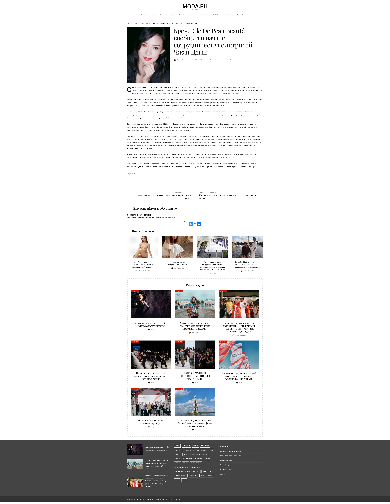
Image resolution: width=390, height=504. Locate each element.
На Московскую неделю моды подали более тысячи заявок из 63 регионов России (151, 376)
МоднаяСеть (205, 446)
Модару (205, 454)
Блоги (154, 15)
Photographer (189, 450)
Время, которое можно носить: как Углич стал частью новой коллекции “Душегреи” (195, 325)
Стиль (182, 15)
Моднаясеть (199, 458)
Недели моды (187, 458)
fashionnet (186, 446)
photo (211, 450)
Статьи (173, 15)
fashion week (195, 467)
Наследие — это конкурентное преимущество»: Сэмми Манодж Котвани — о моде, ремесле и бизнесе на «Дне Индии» (239, 327)
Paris (184, 480)
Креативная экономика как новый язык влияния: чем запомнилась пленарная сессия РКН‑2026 (239, 376)
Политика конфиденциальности (231, 451)
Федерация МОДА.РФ (233, 15)
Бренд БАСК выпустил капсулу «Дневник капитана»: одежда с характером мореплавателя (247, 264)
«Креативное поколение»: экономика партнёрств (151, 422)
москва (210, 475)
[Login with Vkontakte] (199, 224)
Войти (190, 15)
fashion (177, 463)
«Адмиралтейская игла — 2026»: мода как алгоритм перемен (151, 324)
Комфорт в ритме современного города (177, 263)
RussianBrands (195, 454)
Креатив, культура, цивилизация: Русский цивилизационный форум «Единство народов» (195, 423)
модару (195, 446)
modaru (177, 446)
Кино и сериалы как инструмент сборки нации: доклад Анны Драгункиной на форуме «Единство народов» (212, 266)
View (141, 247)
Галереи (163, 15)
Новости (144, 15)
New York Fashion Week (182, 471)
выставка (196, 471)
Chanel (203, 475)
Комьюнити (201, 15)
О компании (224, 446)
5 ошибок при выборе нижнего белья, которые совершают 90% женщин (142, 264)
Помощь (222, 474)
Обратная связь (226, 469)
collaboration (196, 463)
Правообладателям (226, 465)
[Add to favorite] (122, 93)
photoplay (178, 450)
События (177, 454)
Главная (129, 23)
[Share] (121, 88)
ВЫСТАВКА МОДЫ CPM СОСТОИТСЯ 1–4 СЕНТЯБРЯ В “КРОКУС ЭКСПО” (195, 376)
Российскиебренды (180, 475)
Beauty (177, 480)
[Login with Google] (195, 224)
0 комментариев (235, 60)
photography (201, 450)
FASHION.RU (215, 15)
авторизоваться (168, 217)
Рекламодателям (226, 460)
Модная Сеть (207, 471)
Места (208, 458)
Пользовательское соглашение (231, 456)
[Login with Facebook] (191, 224)
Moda (185, 454)
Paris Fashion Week (181, 467)
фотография (193, 475)
